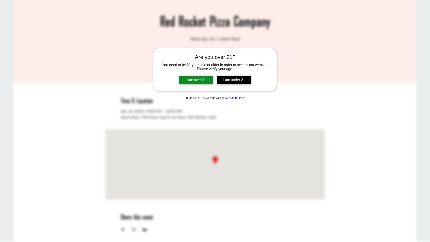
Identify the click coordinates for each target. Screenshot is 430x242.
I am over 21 (196, 80)
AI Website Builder (232, 98)
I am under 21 (234, 80)
